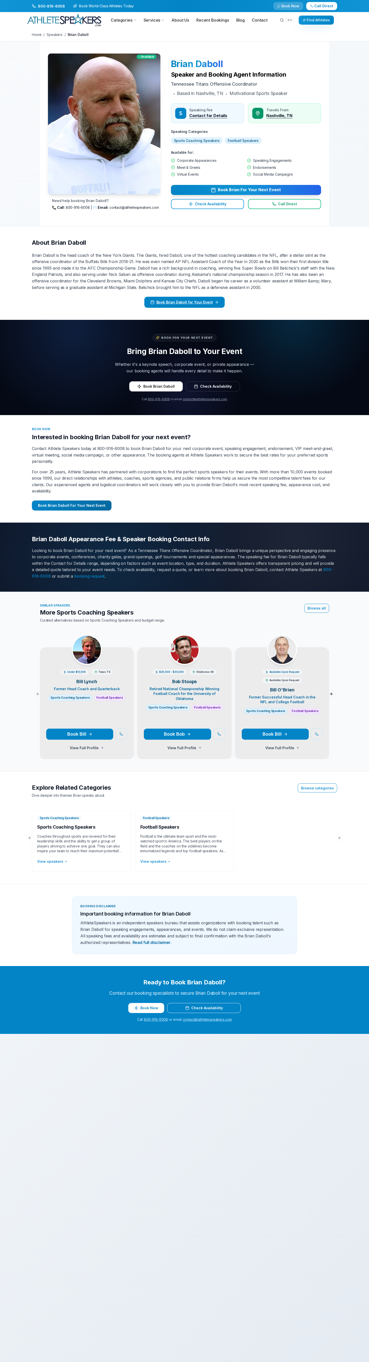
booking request (89, 576)
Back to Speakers (52, 8)
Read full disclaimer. (152, 942)
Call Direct (287, 204)
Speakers (55, 34)
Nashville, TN (279, 115)
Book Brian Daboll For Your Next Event (71, 505)
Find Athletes (318, 20)
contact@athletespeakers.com (205, 399)
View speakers (50, 861)
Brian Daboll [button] (197, 63)
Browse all (317, 608)
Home (36, 34)
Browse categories (317, 788)
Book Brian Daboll (159, 386)
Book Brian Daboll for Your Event (184, 302)
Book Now (326, 8)
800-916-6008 (159, 399)
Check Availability (293, 8)
